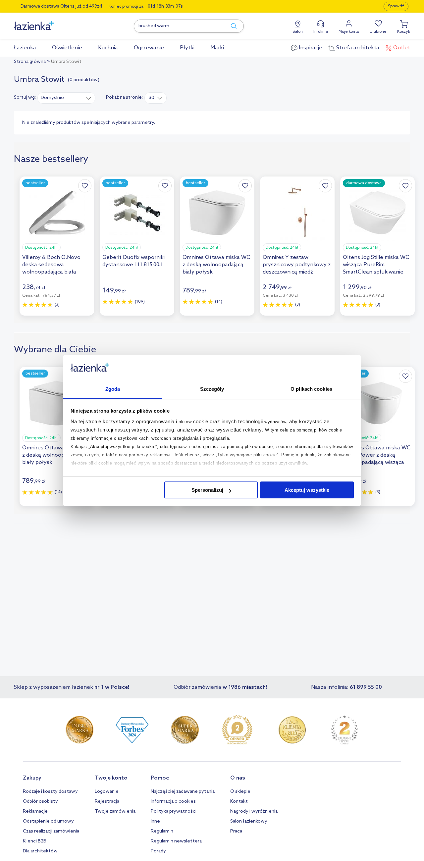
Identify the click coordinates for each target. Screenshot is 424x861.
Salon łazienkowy (248, 821)
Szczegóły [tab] (212, 389)
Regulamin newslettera (176, 841)
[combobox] (66, 97)
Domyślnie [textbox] (52, 98)
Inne (155, 821)
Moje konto (349, 31)
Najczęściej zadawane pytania (183, 791)
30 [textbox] (151, 98)
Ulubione (378, 31)
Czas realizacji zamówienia (51, 831)
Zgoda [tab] (112, 389)
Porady (158, 851)
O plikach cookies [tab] (311, 389)
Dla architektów (40, 851)
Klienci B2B (34, 841)
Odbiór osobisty (40, 801)
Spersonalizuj (207, 490)
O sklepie (240, 791)
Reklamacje (35, 811)
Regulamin (162, 831)
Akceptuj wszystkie (307, 490)
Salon (297, 31)
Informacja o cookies (173, 801)
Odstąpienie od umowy (48, 821)
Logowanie (107, 791)
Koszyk (403, 31)
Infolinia (320, 31)
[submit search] (230, 26)
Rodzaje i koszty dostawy (50, 791)
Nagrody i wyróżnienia (254, 811)
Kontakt (239, 801)
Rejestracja (107, 801)
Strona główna (30, 62)
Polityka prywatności (173, 811)
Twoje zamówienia (115, 811)
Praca (236, 831)
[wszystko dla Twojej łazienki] (48, 22)
